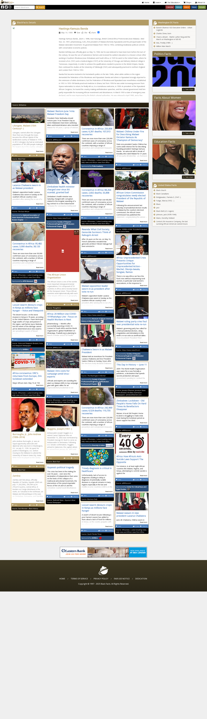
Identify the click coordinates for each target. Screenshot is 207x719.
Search (41, 7)
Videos (186, 7)
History (178, 7)
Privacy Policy (101, 578)
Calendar (170, 7)
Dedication (141, 578)
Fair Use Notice (122, 578)
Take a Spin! (189, 89)
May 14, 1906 (66, 32)
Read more (39, 151)
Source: (18, 159)
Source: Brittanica (19, 105)
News (194, 7)
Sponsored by (92, 166)
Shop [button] (188, 2)
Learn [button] (157, 2)
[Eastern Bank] (103, 552)
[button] (12, 716)
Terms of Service (79, 578)
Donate (202, 7)
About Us (201, 2)
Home (146, 2)
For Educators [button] (173, 2)
